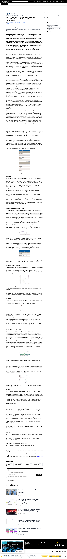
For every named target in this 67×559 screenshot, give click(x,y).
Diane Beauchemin (27, 523)
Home (52, 551)
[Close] (66, 556)
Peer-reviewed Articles (10, 480)
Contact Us (64, 551)
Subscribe (38, 474)
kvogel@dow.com (39, 456)
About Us (56, 551)
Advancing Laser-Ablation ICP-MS (38, 465)
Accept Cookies (58, 556)
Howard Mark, (22, 503)
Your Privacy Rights (28, 545)
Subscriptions (27, 543)
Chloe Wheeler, (22, 523)
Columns (43, 1)
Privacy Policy (27, 542)
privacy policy (24, 476)
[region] (33, 556)
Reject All (51, 556)
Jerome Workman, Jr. (27, 503)
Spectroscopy (8, 14)
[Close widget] (23, 541)
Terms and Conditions (29, 544)
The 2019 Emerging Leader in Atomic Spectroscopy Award (29, 465)
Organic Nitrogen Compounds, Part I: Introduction (19, 465)
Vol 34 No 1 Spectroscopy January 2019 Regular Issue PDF (10, 465)
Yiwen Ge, (21, 513)
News (60, 551)
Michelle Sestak (22, 532)
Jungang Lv (24, 513)
